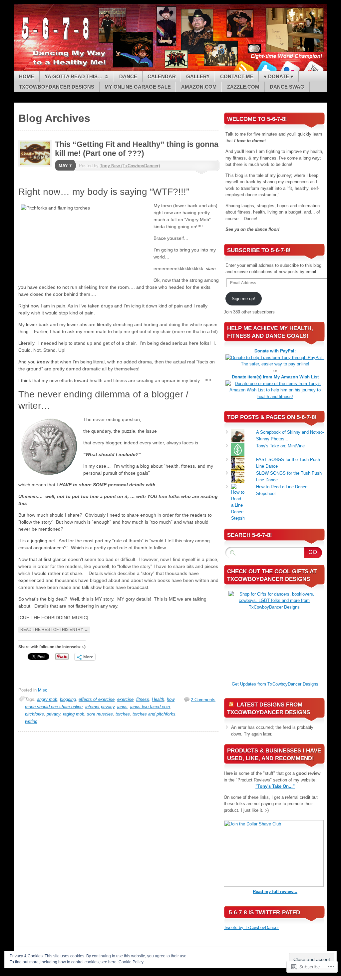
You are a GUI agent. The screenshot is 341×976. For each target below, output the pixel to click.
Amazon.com (199, 87)
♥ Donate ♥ (278, 76)
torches (123, 714)
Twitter (266, 68)
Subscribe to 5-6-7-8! (259, 250)
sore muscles (100, 714)
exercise (125, 699)
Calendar (162, 76)
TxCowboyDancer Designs (56, 87)
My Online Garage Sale (138, 87)
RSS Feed (243, 68)
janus (122, 706)
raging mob (73, 714)
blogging (68, 699)
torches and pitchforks (154, 714)
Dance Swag (287, 87)
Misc (42, 690)
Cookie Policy (131, 962)
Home (26, 76)
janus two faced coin (150, 706)
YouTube (313, 68)
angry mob (47, 699)
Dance (128, 76)
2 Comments (203, 699)
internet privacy (100, 706)
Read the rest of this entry (54, 629)
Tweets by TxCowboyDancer (251, 927)
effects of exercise (97, 699)
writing (31, 721)
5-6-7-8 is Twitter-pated (264, 912)
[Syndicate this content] (231, 705)
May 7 (65, 165)
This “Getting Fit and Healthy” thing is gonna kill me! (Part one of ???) (136, 149)
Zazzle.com (243, 87)
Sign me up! (243, 298)
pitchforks (34, 714)
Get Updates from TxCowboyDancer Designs (275, 684)
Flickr (289, 68)
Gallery (198, 76)
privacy (53, 714)
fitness (142, 699)
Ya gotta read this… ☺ (77, 76)
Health (158, 699)
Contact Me (236, 76)
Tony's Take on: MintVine (280, 445)
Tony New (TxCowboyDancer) (130, 165)
